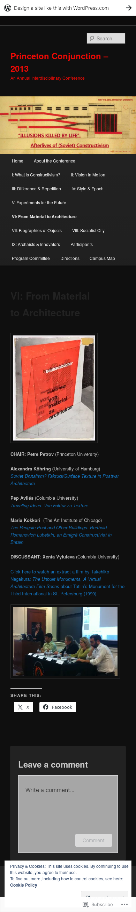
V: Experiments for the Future (39, 202)
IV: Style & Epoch (87, 188)
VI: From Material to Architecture (44, 216)
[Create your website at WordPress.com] (68, 8)
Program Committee (31, 258)
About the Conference (54, 161)
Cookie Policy (23, 885)
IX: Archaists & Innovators (36, 244)
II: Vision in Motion (88, 174)
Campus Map (102, 258)
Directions (70, 258)
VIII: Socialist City (88, 230)
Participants (81, 244)
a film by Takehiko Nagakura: (59, 578)
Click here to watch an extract (41, 571)
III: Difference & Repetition (36, 188)
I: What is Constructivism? (36, 174)
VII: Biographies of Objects (37, 230)
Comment (94, 840)
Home (17, 161)
